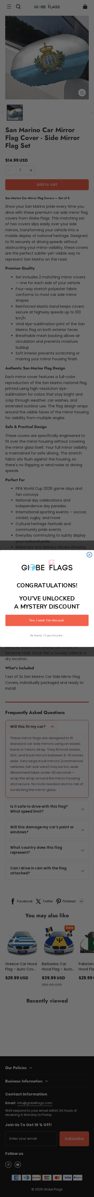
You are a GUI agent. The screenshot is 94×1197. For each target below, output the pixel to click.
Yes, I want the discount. (47, 620)
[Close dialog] (89, 554)
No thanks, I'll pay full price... (47, 635)
